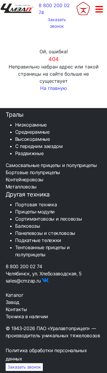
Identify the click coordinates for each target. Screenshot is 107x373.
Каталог (14, 295)
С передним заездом (39, 146)
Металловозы (21, 187)
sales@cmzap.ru (23, 281)
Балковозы (27, 226)
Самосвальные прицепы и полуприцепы (51, 165)
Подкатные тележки (38, 240)
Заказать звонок (57, 23)
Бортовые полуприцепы (33, 172)
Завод (12, 302)
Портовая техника (36, 204)
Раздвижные (29, 153)
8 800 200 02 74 (24, 266)
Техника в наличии (27, 316)
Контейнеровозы (24, 179)
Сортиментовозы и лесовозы (48, 219)
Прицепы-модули (35, 212)
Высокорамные (32, 139)
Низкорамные (31, 125)
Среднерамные (32, 132)
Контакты (16, 309)
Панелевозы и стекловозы (45, 233)
